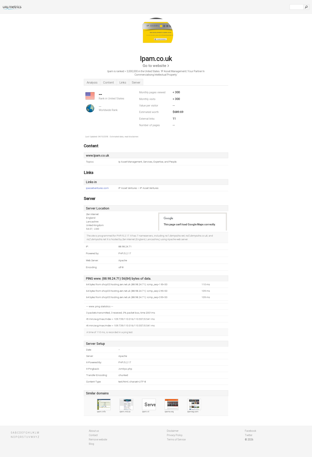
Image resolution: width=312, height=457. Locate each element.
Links (123, 82)
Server (136, 82)
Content (108, 82)
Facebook (250, 430)
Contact (93, 435)
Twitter (248, 435)
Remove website (98, 439)
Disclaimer (173, 430)
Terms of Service (176, 439)
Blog (91, 443)
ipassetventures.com (97, 188)
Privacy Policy (175, 435)
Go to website (154, 66)
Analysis (92, 82)
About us (94, 430)
